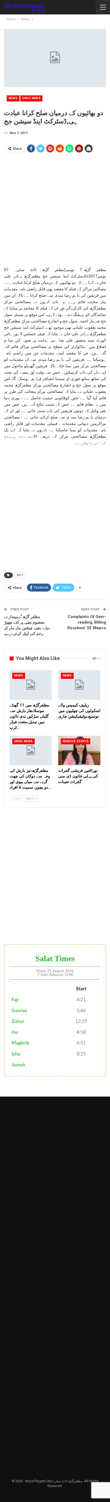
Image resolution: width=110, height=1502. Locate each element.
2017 (20, 575)
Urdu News (31, 98)
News (13, 98)
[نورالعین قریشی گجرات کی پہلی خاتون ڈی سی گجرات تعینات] (79, 750)
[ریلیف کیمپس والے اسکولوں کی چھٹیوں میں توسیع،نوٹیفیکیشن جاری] (79, 685)
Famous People (75, 741)
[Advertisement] (55, 212)
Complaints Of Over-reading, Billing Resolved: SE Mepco (86, 622)
